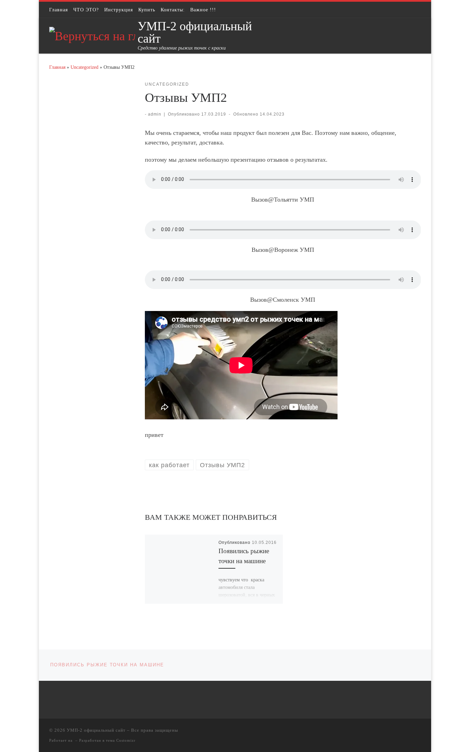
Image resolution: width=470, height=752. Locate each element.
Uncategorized (84, 67)
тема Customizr (121, 740)
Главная (57, 67)
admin (154, 114)
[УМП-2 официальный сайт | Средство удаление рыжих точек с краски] (92, 35)
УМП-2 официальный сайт (96, 730)
